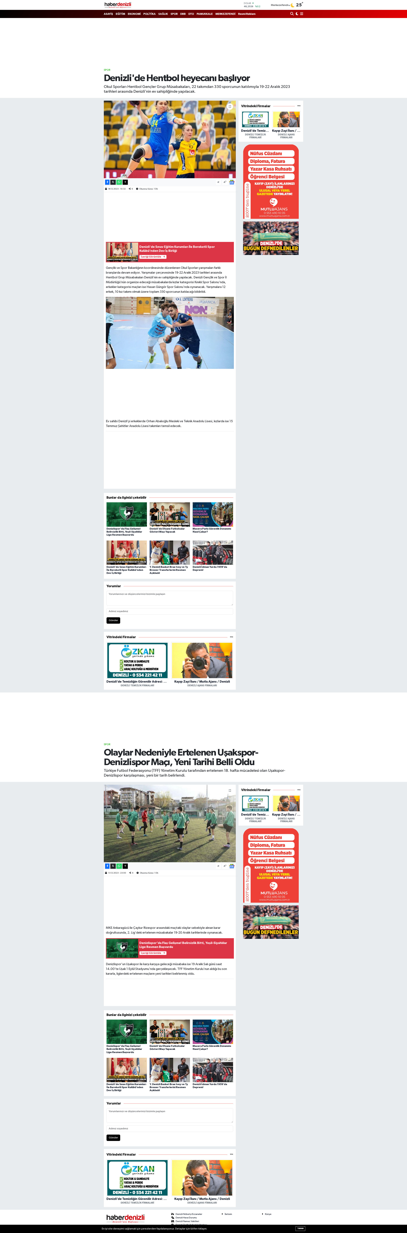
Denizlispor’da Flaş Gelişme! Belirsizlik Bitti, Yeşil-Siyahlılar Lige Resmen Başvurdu (124, 531)
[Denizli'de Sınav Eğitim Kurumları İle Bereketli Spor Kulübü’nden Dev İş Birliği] (127, 552)
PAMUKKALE (205, 14)
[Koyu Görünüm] (296, 14)
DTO (191, 14)
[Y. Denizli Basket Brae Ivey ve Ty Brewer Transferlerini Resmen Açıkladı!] (170, 552)
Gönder (113, 620)
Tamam (300, 1228)
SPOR (174, 14)
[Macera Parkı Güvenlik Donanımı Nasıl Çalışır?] (213, 514)
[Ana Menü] (301, 14)
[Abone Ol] (232, 182)
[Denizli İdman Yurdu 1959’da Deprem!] (213, 552)
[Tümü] (231, 637)
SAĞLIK (163, 14)
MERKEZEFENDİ (225, 14)
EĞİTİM (120, 14)
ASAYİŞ (108, 14)
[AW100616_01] (170, 332)
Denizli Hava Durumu (186, 1217)
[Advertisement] (203, 43)
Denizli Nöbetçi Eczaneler (189, 1214)
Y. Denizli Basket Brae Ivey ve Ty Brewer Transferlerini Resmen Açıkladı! (169, 570)
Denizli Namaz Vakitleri (187, 1221)
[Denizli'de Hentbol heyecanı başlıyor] (170, 139)
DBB (183, 14)
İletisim (228, 1214)
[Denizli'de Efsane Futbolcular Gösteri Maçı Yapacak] (170, 514)
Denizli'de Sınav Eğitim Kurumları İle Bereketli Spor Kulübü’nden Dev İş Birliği (126, 570)
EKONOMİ (134, 14)
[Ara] (292, 14)
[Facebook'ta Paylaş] (107, 182)
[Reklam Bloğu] (271, 181)
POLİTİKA (149, 14)
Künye (268, 1214)
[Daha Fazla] (125, 182)
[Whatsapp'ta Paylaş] (119, 182)
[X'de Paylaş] (113, 182)
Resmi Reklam (246, 14)
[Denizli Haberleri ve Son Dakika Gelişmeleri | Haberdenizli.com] (118, 5)
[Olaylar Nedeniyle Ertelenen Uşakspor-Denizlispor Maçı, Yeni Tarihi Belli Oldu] (170, 823)
